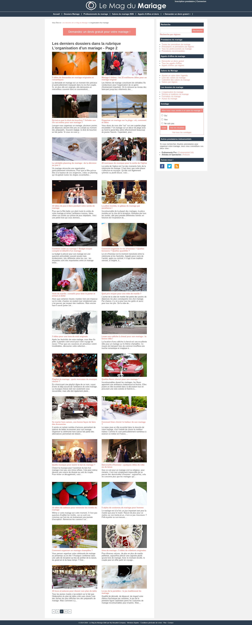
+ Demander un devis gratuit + (176, 14)
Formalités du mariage (171, 96)
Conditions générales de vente (151, 623)
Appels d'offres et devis (148, 14)
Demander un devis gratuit (173, 61)
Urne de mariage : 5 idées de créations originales (124, 550)
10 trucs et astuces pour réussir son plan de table (74, 591)
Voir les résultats (177, 128)
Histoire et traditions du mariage (175, 94)
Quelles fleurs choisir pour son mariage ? (120, 379)
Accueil (56, 14)
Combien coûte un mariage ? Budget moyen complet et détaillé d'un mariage (72, 250)
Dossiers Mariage (71, 14)
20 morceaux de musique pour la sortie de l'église (124, 163)
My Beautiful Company (118, 623)
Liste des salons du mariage (174, 78)
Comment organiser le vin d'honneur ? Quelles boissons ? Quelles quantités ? (123, 250)
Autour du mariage (169, 99)
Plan (164, 623)
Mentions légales (133, 623)
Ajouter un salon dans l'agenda (175, 75)
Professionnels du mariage (96, 14)
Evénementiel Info (186, 152)
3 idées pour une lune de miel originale (70, 336)
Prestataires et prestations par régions (178, 47)
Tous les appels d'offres (172, 63)
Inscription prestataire (185, 1)
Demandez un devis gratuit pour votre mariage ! (99, 31)
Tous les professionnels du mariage (177, 49)
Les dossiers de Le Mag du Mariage (75, 23)
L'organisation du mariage (172, 92)
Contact (170, 623)
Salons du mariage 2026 (123, 14)
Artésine (186, 155)
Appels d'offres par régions (173, 65)
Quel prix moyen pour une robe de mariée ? (121, 294)
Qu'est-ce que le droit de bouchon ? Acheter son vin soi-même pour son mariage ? (74, 121)
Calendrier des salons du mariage (176, 80)
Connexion (201, 1)
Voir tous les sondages (181, 132)
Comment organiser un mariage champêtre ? (72, 550)
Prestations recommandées (173, 51)
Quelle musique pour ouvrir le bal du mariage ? (73, 465)
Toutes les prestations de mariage (176, 44)
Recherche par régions (170, 34)
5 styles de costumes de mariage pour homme (123, 508)
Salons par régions (169, 82)
